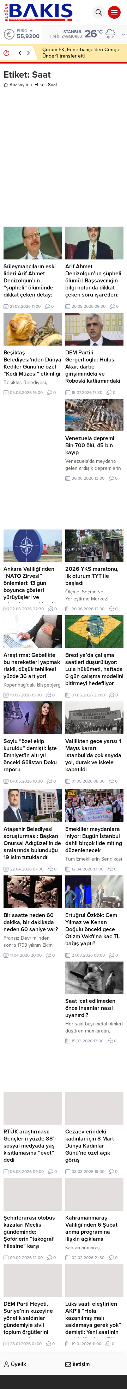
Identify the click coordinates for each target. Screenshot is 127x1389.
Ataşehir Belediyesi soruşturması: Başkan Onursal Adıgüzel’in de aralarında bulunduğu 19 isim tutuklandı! (32, 843)
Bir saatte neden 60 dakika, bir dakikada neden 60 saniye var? (31, 922)
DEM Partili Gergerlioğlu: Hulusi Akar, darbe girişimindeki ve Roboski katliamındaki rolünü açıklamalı (92, 370)
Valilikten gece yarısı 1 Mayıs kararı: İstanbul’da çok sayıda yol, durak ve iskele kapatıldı (93, 755)
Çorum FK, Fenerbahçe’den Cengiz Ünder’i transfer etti (81, 53)
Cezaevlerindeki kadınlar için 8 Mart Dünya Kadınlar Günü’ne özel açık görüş (89, 1145)
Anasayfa (19, 85)
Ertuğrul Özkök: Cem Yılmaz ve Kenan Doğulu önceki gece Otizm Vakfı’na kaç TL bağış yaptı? (92, 929)
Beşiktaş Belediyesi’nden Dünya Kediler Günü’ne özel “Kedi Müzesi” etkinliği (32, 363)
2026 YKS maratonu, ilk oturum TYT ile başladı (92, 576)
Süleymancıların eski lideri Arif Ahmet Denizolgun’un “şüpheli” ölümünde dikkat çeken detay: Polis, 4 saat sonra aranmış (30, 287)
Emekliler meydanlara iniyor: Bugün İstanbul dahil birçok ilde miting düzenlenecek (93, 840)
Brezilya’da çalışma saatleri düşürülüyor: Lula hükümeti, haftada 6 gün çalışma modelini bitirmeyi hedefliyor (94, 669)
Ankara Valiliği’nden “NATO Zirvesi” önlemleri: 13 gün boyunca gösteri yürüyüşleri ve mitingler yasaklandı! (30, 586)
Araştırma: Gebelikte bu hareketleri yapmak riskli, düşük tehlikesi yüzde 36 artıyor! (32, 666)
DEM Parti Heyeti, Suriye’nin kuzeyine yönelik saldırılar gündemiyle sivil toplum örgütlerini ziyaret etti (28, 1321)
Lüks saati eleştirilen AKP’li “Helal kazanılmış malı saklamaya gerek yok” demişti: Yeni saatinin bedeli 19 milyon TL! (93, 1321)
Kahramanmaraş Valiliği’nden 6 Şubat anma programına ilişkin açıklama (91, 1228)
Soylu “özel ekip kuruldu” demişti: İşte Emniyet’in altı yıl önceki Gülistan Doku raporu (30, 755)
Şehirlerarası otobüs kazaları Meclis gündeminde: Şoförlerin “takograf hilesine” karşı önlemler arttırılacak (29, 1235)
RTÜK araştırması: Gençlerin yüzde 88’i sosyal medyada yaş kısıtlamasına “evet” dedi (30, 1145)
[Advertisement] (63, 156)
